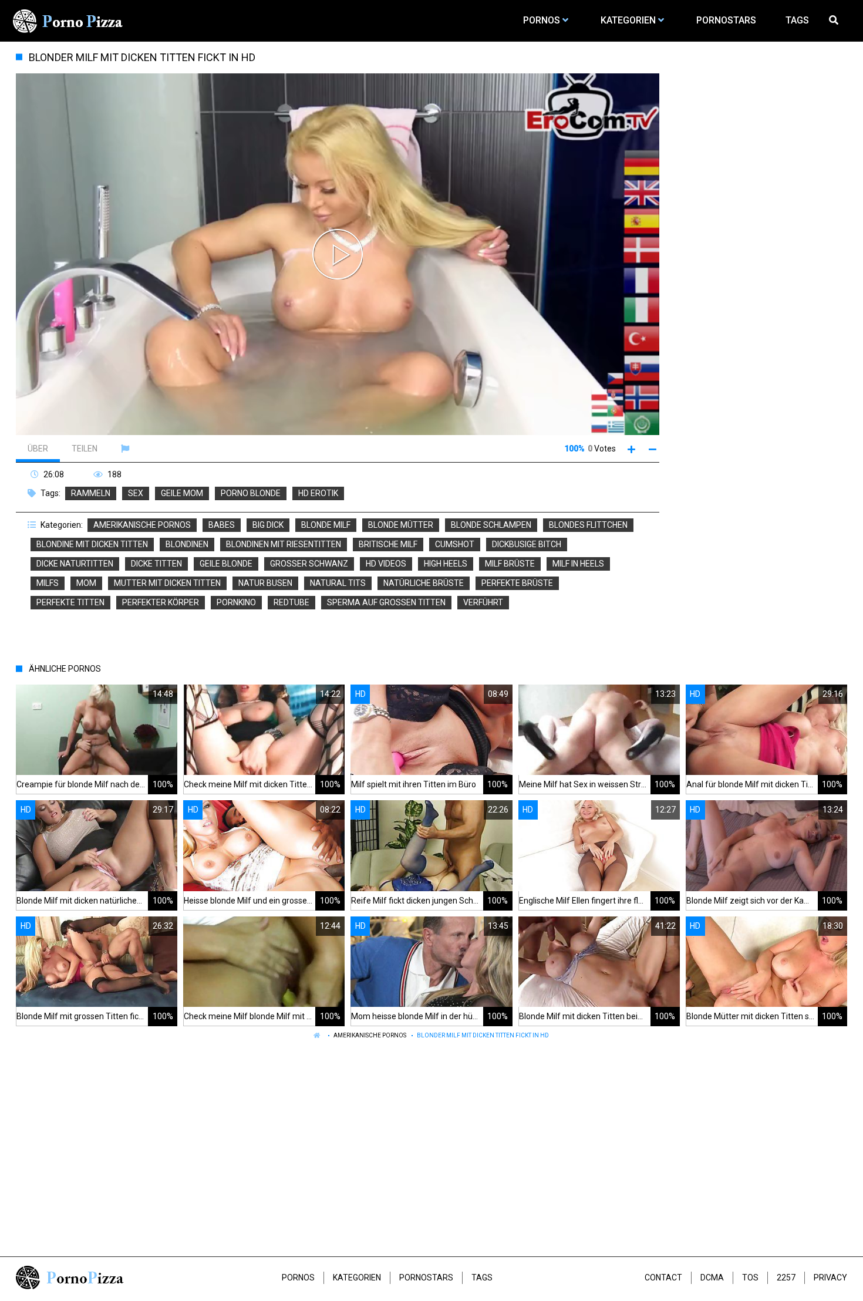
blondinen (187, 544)
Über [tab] (38, 448)
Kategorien (357, 1277)
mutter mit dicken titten (167, 583)
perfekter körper (160, 602)
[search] (835, 20)
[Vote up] (631, 449)
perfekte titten (70, 602)
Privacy (830, 1277)
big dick (268, 525)
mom (86, 583)
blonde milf (325, 525)
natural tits (338, 583)
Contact (663, 1277)
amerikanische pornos (142, 525)
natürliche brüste (423, 583)
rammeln (90, 493)
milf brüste (510, 563)
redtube (291, 602)
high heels (445, 563)
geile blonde (226, 563)
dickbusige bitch (526, 544)
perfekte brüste (517, 583)
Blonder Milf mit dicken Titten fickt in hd (483, 1035)
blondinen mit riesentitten (283, 544)
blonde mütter (400, 525)
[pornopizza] (70, 20)
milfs (47, 583)
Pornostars (426, 1277)
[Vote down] (652, 449)
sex (135, 493)
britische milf (388, 544)
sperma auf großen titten (386, 602)
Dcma (712, 1277)
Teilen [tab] (84, 448)
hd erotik (318, 493)
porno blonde (251, 493)
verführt (483, 602)
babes (221, 525)
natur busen (265, 583)
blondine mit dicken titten (92, 544)
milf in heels (578, 563)
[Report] (126, 448)
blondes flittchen (588, 525)
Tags (482, 1277)
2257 (786, 1277)
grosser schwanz (309, 563)
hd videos (386, 563)
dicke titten (156, 563)
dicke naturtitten (74, 563)
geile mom (182, 493)
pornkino (236, 602)
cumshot (454, 544)
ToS (750, 1277)
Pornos (298, 1277)
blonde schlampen (491, 525)
